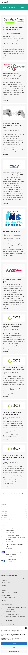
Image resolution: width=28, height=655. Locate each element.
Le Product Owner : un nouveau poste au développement (16, 529)
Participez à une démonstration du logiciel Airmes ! (14, 545)
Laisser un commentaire (15, 33)
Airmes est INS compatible (11, 231)
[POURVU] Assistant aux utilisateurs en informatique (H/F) (12, 125)
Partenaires (6, 32)
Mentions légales (5, 595)
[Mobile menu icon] (26, 2)
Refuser (14, 647)
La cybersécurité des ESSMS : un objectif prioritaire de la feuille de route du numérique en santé (16, 552)
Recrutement (6, 130)
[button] (26, 627)
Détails (5, 58)
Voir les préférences (14, 651)
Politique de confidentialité (8, 597)
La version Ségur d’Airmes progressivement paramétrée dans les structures (15, 537)
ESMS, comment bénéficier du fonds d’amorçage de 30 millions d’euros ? (13, 457)
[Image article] (3, 529)
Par (14, 32)
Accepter (14, 643)
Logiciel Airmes (6, 177)
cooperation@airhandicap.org (8, 587)
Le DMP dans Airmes (11, 559)
